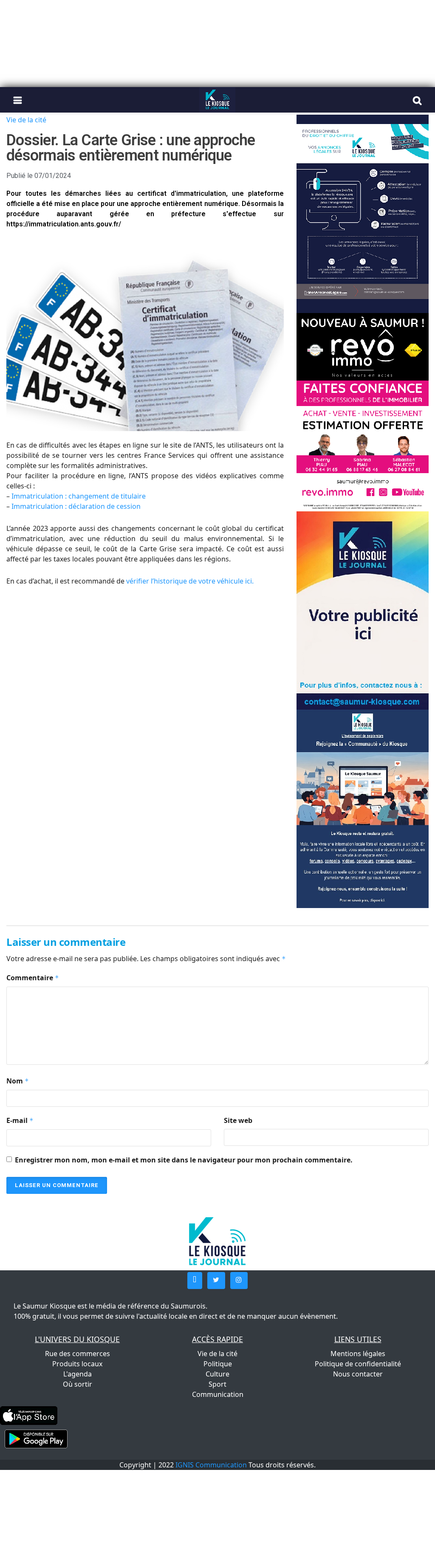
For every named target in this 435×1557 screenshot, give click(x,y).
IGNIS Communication (211, 1465)
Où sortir (77, 1384)
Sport (217, 1384)
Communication (217, 1394)
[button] (194, 1280)
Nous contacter (358, 1374)
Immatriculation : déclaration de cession (76, 506)
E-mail (20, 1120)
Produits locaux (77, 1363)
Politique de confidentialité (358, 1363)
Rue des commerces (77, 1353)
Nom (17, 1081)
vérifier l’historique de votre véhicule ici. (190, 581)
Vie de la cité (26, 119)
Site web (238, 1120)
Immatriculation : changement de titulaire (78, 496)
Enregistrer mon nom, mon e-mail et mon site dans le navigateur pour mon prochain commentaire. (184, 1160)
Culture (217, 1374)
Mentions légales (357, 1353)
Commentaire (32, 977)
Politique (217, 1363)
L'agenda (77, 1374)
